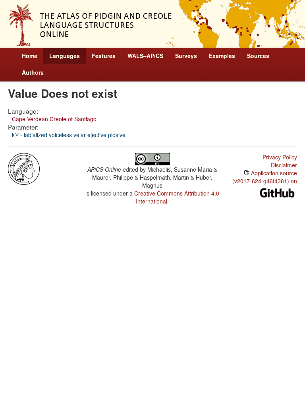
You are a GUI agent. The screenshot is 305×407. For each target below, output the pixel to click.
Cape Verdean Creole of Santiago (54, 119)
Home (29, 56)
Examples (222, 56)
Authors (33, 72)
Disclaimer (284, 165)
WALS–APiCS (145, 56)
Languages (64, 56)
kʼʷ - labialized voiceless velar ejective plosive (68, 135)
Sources (258, 56)
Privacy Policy (280, 157)
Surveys (186, 56)
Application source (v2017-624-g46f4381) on (264, 177)
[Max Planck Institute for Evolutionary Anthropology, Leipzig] (24, 168)
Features (104, 56)
